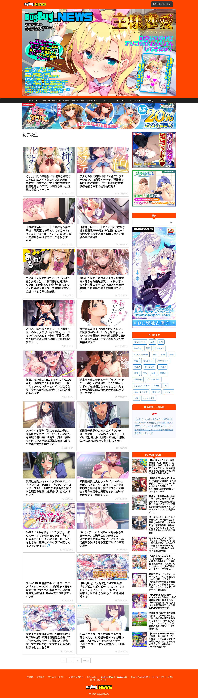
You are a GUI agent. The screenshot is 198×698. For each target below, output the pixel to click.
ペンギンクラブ (158, 677)
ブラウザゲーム (153, 379)
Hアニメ (162, 367)
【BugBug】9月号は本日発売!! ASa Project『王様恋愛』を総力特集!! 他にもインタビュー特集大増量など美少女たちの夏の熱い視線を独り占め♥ (162, 467)
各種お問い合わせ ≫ (162, 4)
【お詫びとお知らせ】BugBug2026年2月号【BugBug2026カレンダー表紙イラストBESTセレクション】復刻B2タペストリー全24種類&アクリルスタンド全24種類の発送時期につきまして (154, 426)
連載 (172, 354)
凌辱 (155, 354)
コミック (156, 392)
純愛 (153, 373)
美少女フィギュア (141, 385)
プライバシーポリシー (57, 677)
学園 (148, 348)
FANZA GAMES (141, 354)
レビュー (168, 392)
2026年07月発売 (77, 100)
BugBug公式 (122, 677)
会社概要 (30, 677)
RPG (163, 354)
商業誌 (163, 373)
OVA (145, 373)
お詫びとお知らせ (76, 677)
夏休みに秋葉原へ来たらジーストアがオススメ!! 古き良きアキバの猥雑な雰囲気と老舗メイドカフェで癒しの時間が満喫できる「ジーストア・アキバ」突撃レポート (162, 504)
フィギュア (149, 367)
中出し (157, 385)
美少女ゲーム (34, 100)
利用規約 (40, 677)
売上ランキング (141, 392)
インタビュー (135, 100)
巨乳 (161, 342)
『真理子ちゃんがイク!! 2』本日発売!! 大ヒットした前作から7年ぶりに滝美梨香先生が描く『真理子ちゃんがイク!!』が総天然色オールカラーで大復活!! (162, 562)
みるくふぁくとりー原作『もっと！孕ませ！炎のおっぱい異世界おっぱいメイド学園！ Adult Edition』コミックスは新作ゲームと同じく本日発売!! (162, 544)
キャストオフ (148, 398)
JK (166, 385)
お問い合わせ (92, 677)
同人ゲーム (120, 100)
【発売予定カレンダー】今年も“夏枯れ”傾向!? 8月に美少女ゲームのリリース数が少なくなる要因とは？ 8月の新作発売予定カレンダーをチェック (162, 485)
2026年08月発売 (62, 100)
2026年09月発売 (48, 100)
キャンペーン (92, 100)
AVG (152, 342)
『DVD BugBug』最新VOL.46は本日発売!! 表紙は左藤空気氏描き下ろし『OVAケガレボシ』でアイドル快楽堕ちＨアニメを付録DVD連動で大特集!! (162, 601)
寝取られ (138, 379)
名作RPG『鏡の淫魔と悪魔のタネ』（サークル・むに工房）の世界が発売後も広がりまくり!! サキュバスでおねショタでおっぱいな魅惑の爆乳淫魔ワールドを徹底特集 (162, 621)
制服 (136, 361)
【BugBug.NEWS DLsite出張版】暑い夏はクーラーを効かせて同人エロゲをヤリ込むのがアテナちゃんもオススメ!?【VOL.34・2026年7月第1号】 (162, 640)
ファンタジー (162, 361)
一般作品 (164, 100)
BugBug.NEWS (107, 677)
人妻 (136, 398)
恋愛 (136, 373)
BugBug (150, 100)
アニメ (106, 100)
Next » (86, 660)
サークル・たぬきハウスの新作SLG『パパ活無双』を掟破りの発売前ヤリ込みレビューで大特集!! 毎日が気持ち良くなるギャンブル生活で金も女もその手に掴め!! (162, 525)
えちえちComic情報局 (139, 677)
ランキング (159, 348)
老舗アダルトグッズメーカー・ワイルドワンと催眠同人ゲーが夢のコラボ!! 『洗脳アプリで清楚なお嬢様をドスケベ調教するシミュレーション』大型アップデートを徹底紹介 (162, 582)
